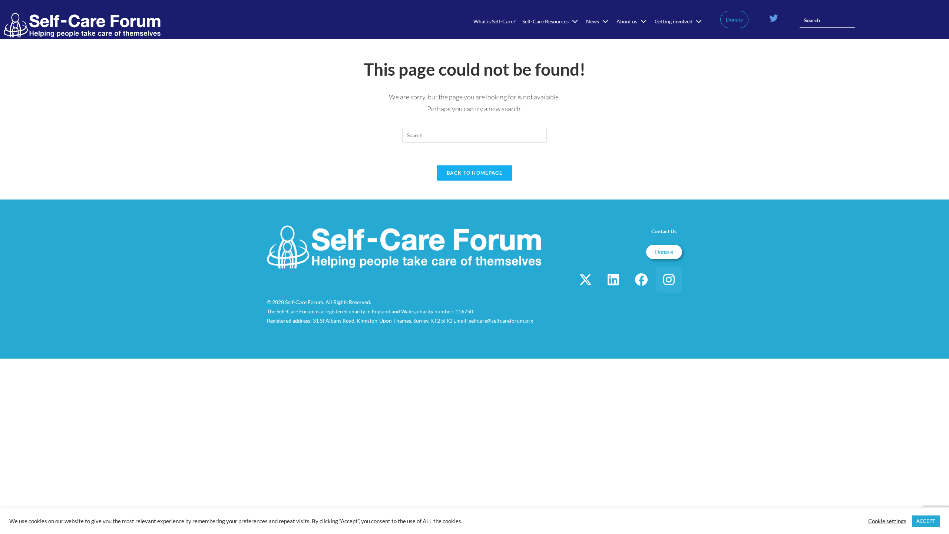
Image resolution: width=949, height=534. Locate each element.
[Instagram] (669, 280)
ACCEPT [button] (925, 521)
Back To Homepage (474, 173)
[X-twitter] (586, 280)
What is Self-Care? (494, 21)
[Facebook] (641, 280)
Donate (734, 19)
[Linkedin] (613, 280)
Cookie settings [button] (887, 521)
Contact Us (664, 231)
